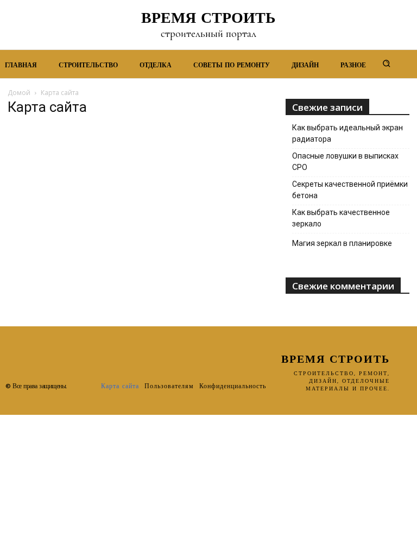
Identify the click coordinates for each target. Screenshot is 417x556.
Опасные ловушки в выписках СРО (345, 161)
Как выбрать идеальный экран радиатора (347, 133)
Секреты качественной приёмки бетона (350, 190)
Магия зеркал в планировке (342, 243)
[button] (386, 63)
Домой (19, 92)
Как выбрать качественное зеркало (341, 218)
